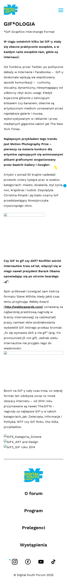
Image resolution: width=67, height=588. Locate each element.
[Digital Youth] (11, 10)
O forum (34, 493)
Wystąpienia (33, 544)
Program (33, 510)
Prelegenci (33, 527)
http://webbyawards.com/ (24, 307)
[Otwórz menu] (60, 10)
